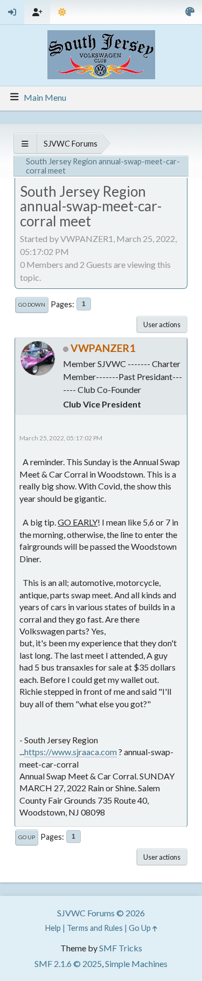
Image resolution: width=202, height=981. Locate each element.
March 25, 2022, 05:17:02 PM (60, 437)
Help (53, 927)
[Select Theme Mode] (62, 12)
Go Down (31, 304)
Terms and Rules (95, 927)
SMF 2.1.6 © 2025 (68, 963)
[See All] (25, 143)
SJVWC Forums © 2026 (101, 913)
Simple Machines (136, 963)
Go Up (26, 837)
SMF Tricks (120, 948)
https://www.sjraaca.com (70, 752)
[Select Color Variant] (190, 12)
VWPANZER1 (103, 348)
